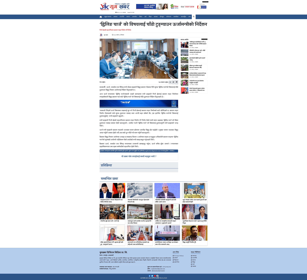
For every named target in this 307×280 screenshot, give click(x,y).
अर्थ (145, 17)
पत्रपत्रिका (176, 17)
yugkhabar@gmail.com (158, 269)
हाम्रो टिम (176, 262)
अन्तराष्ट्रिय (183, 17)
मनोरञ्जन (168, 17)
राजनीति (122, 17)
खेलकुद (162, 17)
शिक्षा (150, 17)
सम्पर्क (176, 258)
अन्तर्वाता (134, 17)
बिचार (140, 17)
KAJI (165, 278)
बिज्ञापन (176, 260)
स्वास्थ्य (156, 17)
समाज (128, 17)
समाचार (115, 17)
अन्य (189, 17)
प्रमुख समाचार (107, 17)
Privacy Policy (179, 256)
